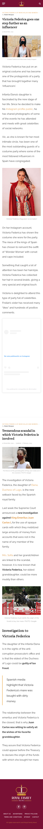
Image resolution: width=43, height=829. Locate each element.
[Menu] (3, 3)
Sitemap (27, 817)
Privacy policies (31, 814)
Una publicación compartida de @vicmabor (21, 389)
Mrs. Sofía (7, 555)
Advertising (17, 814)
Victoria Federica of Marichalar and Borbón (20, 12)
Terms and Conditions (13, 817)
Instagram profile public (19, 109)
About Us (7, 814)
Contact (35, 817)
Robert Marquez (9, 14)
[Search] (39, 3)
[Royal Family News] (21, 3)
